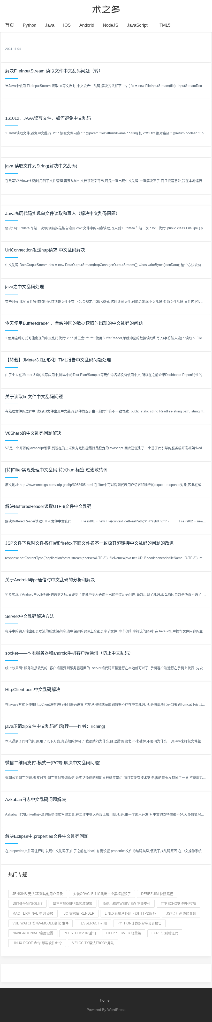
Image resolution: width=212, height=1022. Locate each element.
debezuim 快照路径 (157, 894)
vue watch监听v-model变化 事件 (40, 923)
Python (29, 25)
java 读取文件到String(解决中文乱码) (41, 166)
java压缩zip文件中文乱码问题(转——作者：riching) (55, 726)
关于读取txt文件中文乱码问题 (34, 396)
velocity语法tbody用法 (93, 943)
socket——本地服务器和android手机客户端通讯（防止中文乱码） (69, 653)
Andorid (86, 25)
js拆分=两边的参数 (181, 913)
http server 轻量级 (123, 933)
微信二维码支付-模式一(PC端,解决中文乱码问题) (53, 762)
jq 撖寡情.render (79, 913)
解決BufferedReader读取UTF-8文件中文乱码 (48, 506)
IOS (67, 25)
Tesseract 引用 (93, 923)
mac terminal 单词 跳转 (33, 913)
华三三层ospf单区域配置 (72, 904)
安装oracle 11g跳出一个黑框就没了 (102, 894)
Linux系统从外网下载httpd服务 (130, 913)
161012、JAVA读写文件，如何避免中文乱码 (48, 118)
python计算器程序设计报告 (139, 923)
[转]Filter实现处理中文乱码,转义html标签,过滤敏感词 (56, 470)
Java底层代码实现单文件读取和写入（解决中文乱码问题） (62, 213)
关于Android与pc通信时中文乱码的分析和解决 (50, 579)
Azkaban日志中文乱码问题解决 (35, 799)
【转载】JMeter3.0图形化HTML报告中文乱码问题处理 (58, 360)
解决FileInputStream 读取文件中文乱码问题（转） (54, 71)
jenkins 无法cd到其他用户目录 (37, 894)
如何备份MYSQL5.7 (27, 904)
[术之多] (106, 8)
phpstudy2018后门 (80, 933)
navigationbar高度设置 (32, 933)
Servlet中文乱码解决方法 (29, 616)
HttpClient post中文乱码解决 (32, 689)
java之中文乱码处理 (24, 286)
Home (105, 1000)
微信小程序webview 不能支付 (126, 904)
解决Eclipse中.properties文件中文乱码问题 (46, 836)
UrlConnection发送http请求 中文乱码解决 (45, 250)
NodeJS (110, 25)
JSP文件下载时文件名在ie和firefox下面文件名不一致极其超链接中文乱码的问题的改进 (89, 543)
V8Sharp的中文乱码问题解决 (33, 433)
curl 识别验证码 (165, 933)
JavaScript (137, 25)
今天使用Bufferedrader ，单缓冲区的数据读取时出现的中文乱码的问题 (74, 323)
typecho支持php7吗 (178, 904)
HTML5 (163, 25)
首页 (9, 25)
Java (49, 25)
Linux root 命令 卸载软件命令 (37, 943)
